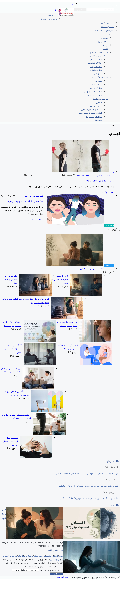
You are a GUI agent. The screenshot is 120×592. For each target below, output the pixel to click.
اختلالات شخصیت (94, 63)
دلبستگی (104, 38)
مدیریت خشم (96, 84)
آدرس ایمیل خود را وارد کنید (51, 570)
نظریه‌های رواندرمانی (99, 98)
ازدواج (105, 48)
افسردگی (98, 81)
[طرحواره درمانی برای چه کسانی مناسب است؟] (95, 341)
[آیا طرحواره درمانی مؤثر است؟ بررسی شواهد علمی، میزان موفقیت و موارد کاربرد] (67, 318)
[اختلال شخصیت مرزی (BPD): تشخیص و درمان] (91, 539)
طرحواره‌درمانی (96, 105)
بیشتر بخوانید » (108, 192)
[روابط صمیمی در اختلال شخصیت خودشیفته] (38, 388)
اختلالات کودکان (95, 66)
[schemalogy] (66, 16)
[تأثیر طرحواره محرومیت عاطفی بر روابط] (86, 295)
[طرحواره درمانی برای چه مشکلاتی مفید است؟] (40, 341)
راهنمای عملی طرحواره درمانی (90, 113)
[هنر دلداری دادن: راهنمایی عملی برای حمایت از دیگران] (34, 539)
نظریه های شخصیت (94, 116)
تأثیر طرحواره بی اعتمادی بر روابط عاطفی (10, 279)
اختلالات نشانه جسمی (99, 52)
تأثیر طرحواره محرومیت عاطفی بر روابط (60, 279)
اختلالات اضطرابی (95, 59)
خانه (118, 125)
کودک (105, 45)
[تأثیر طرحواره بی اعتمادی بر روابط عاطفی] (35, 295)
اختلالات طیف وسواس (93, 91)
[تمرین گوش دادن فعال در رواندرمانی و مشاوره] (96, 364)
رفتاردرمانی (98, 120)
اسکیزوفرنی (97, 73)
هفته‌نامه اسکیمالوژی (99, 77)
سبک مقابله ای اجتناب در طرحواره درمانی (10, 441)
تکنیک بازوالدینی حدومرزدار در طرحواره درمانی (13, 349)
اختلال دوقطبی (96, 70)
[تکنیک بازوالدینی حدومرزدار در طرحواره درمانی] (40, 364)
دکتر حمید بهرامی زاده (34, 195)
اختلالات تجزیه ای (95, 95)
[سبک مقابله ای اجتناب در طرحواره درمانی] (36, 457)
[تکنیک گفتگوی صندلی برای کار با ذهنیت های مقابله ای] (47, 411)
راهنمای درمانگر (107, 26)
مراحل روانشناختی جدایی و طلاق (99, 181)
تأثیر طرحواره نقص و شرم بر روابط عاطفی (97, 268)
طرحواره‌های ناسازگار (49, 19)
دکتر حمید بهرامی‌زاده (104, 30)
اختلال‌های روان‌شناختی (98, 55)
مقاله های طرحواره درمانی (91, 109)
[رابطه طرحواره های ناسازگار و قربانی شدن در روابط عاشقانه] (49, 434)
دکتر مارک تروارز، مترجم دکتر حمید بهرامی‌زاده (95, 175)
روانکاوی (99, 102)
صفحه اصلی (52, 15)
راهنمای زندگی (107, 23)
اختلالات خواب (96, 88)
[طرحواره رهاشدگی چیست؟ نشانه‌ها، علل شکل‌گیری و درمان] (91, 572)
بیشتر (111, 34)
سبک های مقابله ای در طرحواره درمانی (25, 201)
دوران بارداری (102, 41)
